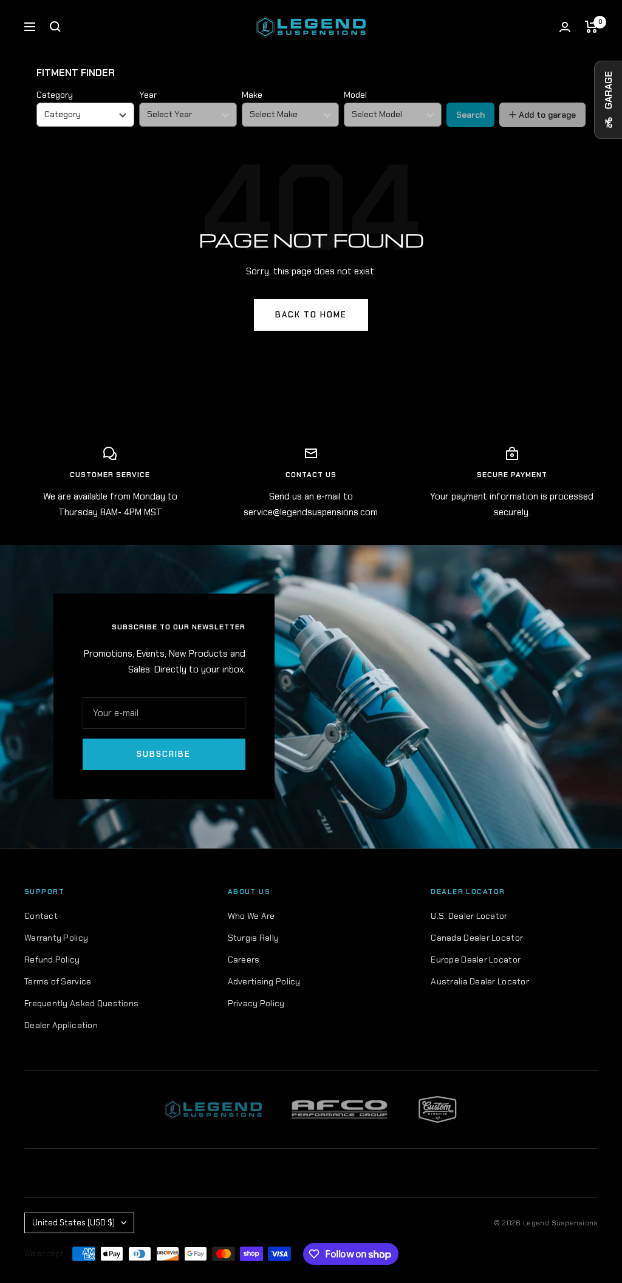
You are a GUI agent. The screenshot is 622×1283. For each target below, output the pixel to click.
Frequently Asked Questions (81, 1003)
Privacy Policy (256, 1003)
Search (470, 114)
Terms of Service (57, 981)
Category (54, 94)
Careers (244, 959)
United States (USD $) (73, 1222)
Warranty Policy (56, 937)
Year (148, 94)
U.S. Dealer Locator (469, 915)
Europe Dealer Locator (476, 959)
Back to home (311, 315)
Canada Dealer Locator (477, 937)
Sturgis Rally (253, 937)
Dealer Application (61, 1025)
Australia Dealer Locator (480, 981)
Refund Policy (52, 959)
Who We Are (251, 915)
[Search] (55, 26)
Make (252, 94)
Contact (41, 915)
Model (355, 94)
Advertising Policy (264, 981)
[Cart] (591, 27)
